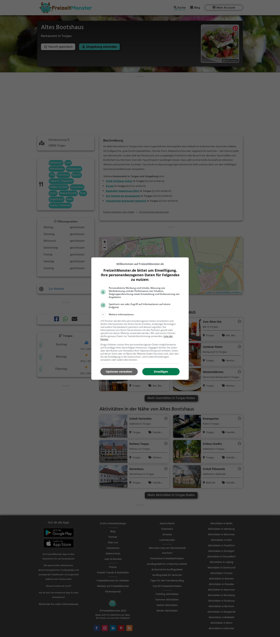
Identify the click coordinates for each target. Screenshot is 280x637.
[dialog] (140, 318)
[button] (140, 314)
